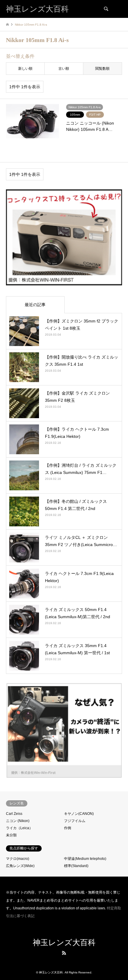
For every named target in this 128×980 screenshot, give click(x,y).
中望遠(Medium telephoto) (85, 859)
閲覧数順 (102, 68)
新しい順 (25, 68)
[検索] (106, 9)
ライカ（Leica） (19, 828)
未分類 (11, 835)
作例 (67, 828)
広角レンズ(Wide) (20, 866)
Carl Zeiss (14, 814)
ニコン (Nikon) (17, 821)
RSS (64, 953)
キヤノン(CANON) (79, 814)
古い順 (63, 68)
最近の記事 (35, 304)
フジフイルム (74, 821)
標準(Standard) (76, 866)
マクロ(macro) (17, 859)
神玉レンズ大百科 (64, 942)
